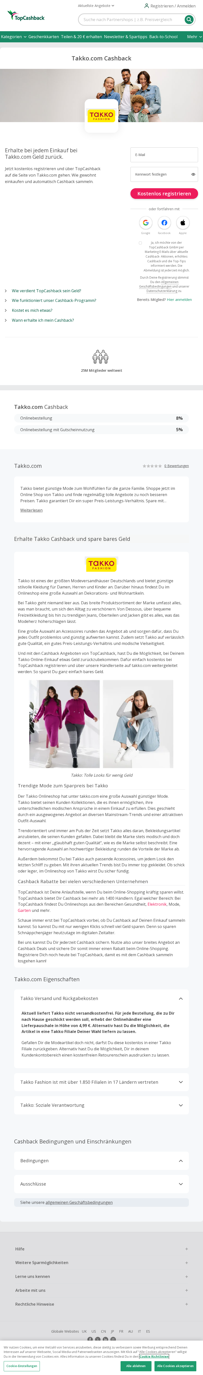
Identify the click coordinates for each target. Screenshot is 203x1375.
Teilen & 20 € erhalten (81, 36)
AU (130, 1331)
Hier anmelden (179, 299)
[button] (96, 5)
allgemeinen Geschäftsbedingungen (79, 1202)
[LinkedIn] (105, 1339)
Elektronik (157, 904)
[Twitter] (98, 1339)
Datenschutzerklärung (162, 291)
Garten (24, 910)
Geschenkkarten (43, 36)
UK (84, 1331)
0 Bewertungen (176, 465)
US (94, 1331)
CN (103, 1331)
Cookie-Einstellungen (21, 1366)
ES (148, 1331)
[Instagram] (113, 1339)
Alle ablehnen (136, 1366)
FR (121, 1331)
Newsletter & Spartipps (125, 36)
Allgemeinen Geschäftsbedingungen (158, 284)
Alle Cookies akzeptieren (175, 1366)
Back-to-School (163, 36)
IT (139, 1331)
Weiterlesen (31, 510)
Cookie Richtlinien (154, 1356)
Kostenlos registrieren (164, 193)
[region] (101, 1358)
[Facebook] (90, 1339)
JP (112, 1331)
